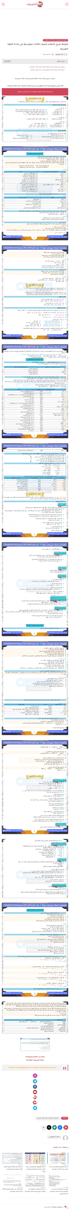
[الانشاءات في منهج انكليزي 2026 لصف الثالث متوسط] (12, 1180)
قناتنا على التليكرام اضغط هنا (35, 1057)
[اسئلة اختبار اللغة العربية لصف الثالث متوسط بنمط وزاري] (12, 1158)
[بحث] (3, 4)
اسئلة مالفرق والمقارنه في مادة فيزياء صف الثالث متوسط (58, 1168)
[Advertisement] (35, 25)
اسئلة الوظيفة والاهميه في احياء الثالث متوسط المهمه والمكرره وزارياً (35, 1169)
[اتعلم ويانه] (35, 4)
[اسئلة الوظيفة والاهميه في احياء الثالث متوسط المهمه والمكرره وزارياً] (35, 1158)
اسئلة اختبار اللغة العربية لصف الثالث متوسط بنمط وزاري (13, 1168)
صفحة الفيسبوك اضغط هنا (35, 1060)
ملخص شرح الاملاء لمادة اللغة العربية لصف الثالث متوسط (47, 67)
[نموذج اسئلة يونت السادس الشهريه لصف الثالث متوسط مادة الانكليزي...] (57, 1180)
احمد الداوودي (59, 54)
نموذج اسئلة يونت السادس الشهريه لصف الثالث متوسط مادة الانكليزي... (59, 1192)
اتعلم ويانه (47, 1207)
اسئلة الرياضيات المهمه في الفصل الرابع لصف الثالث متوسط (35, 1190)
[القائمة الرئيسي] (66, 4)
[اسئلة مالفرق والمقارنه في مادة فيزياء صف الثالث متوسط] (57, 1158)
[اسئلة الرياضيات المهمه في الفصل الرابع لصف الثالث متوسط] (35, 1180)
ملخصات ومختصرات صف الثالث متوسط (55, 40)
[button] (60, 1127)
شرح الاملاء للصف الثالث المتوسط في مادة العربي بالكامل (47, 70)
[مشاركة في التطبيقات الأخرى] (43, 1127)
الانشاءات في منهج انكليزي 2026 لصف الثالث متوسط (13, 1190)
